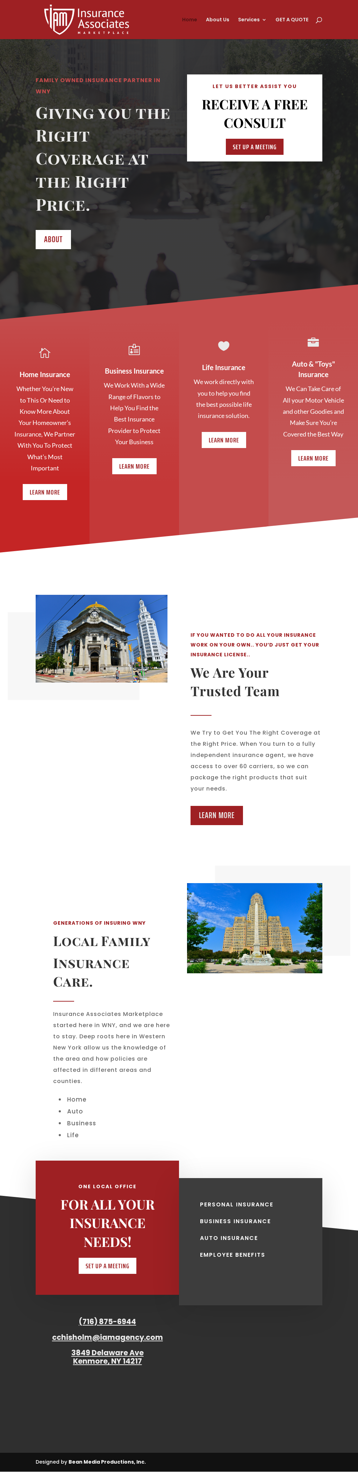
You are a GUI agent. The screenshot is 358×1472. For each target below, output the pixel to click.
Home (189, 20)
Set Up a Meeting (255, 146)
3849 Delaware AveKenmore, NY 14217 (107, 1357)
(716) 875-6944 (107, 1321)
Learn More (45, 492)
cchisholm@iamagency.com (107, 1337)
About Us (217, 20)
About (53, 239)
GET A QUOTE (291, 20)
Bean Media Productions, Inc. (107, 1461)
